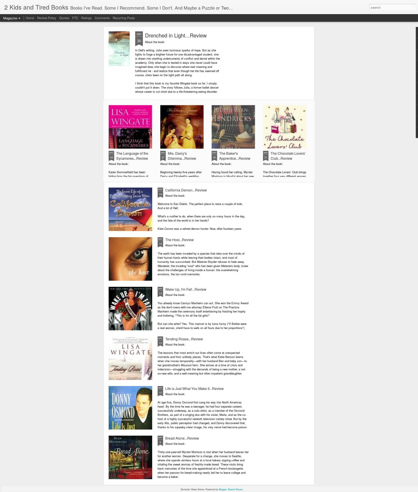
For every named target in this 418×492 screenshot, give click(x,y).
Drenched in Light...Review (176, 35)
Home (30, 18)
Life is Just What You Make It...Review (194, 388)
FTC (75, 18)
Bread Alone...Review (182, 438)
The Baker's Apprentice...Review (234, 156)
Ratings (86, 18)
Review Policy (46, 18)
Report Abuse (235, 489)
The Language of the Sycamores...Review (132, 156)
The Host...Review (179, 239)
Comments (102, 18)
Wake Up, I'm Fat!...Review (185, 289)
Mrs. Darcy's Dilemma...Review (182, 156)
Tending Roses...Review (184, 338)
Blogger (223, 489)
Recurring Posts (124, 18)
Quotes (64, 18)
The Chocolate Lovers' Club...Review (288, 156)
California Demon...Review (186, 190)
